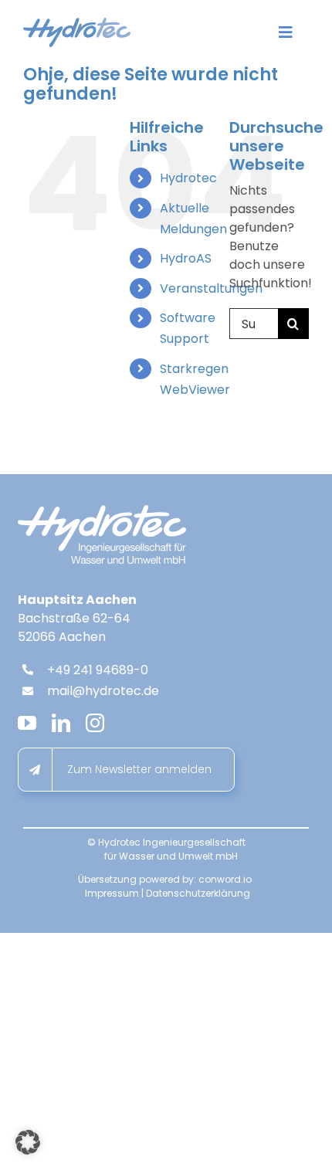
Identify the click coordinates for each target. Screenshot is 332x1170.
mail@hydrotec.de (103, 691)
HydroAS (186, 258)
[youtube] (27, 723)
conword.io (225, 879)
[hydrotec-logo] (76, 23)
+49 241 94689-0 (97, 670)
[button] (28, 1142)
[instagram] (95, 723)
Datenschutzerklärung (198, 893)
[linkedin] (61, 723)
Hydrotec (188, 178)
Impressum (112, 893)
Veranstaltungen (211, 288)
